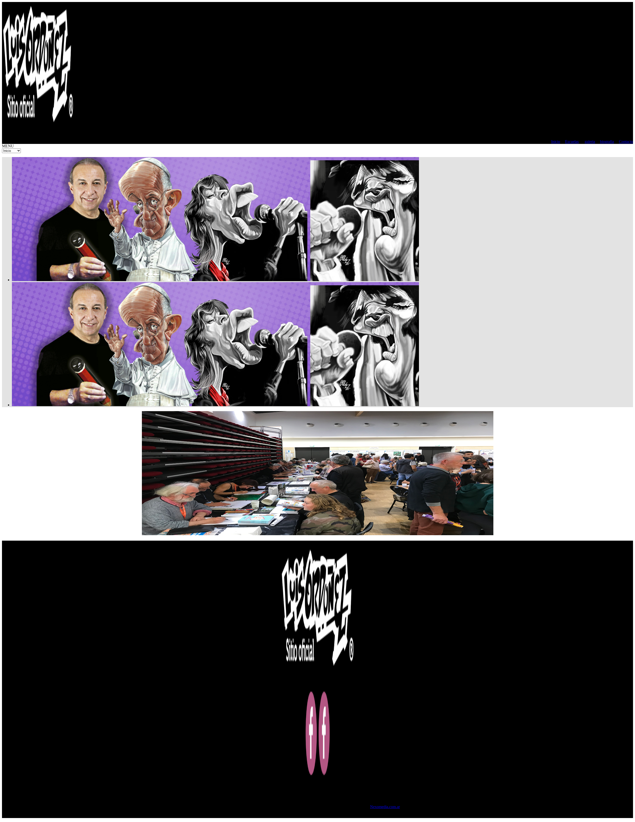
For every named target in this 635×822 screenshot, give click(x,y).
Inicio (555, 141)
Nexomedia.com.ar (385, 807)
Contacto (626, 141)
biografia (607, 141)
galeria (590, 141)
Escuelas (572, 141)
